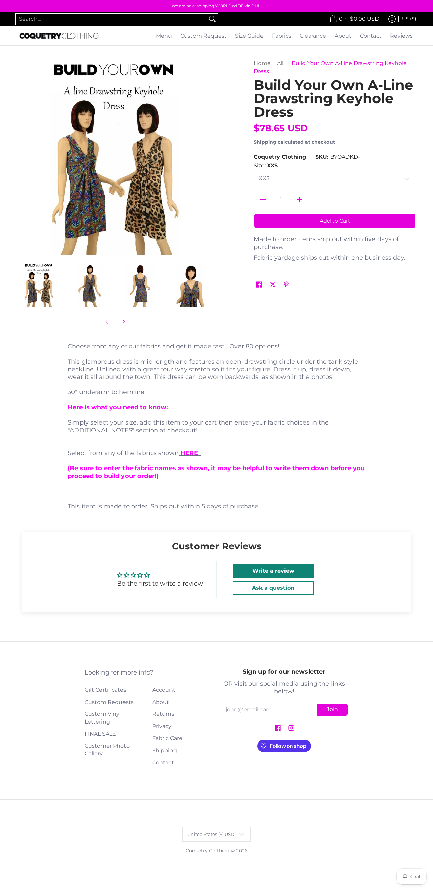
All (280, 63)
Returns (163, 714)
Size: (266, 165)
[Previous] (21, 157)
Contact (163, 762)
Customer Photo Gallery (107, 749)
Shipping (265, 142)
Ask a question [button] (273, 588)
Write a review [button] (273, 571)
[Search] (212, 19)
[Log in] (392, 19)
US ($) (409, 18)
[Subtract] (263, 199)
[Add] (299, 199)
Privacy (162, 726)
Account (163, 690)
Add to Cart (335, 221)
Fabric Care (167, 738)
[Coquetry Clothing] (59, 36)
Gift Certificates (105, 690)
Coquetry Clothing (280, 157)
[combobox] (111, 19)
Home (262, 63)
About (160, 702)
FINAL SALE (100, 734)
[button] (259, 285)
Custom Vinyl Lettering (103, 718)
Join (332, 709)
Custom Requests (109, 702)
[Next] (208, 157)
